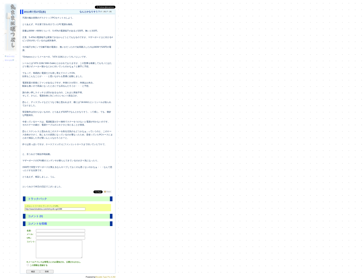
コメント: (31, 241)
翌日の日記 (9, 60)
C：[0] (103, 11)
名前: (29, 230)
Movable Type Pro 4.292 (105, 277)
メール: (30, 234)
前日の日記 (10, 56)
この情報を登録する (38, 265)
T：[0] (109, 11)
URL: (29, 238)
